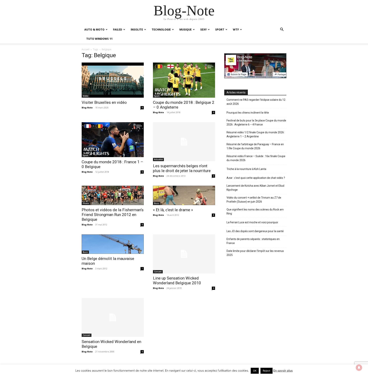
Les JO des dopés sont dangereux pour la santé (255, 231)
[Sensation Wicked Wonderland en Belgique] (113, 317)
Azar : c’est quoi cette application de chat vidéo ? (256, 177)
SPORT (219, 29)
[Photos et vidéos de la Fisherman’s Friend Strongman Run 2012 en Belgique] (113, 195)
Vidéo (85, 96)
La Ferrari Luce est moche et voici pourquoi (252, 222)
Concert (158, 271)
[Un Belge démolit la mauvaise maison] (113, 244)
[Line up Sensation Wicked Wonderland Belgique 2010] (184, 253)
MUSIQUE (185, 29)
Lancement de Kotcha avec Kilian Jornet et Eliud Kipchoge (255, 187)
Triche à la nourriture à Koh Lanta (246, 169)
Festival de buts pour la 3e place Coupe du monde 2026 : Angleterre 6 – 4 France (256, 122)
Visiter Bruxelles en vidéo (104, 102)
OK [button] (254, 370)
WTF (236, 29)
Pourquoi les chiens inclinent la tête (248, 112)
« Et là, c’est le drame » (173, 210)
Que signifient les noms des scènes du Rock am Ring (255, 211)
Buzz (156, 203)
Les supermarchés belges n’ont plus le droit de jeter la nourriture (182, 168)
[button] (281, 30)
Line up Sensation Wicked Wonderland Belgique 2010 (177, 280)
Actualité (158, 159)
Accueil (85, 49)
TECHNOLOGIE (161, 29)
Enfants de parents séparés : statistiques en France (253, 241)
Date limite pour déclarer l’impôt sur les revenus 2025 (255, 252)
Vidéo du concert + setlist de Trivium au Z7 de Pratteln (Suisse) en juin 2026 (254, 199)
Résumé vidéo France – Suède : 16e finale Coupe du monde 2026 (256, 158)
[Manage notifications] (359, 367)
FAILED (117, 29)
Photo (86, 203)
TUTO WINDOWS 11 (99, 38)
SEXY (203, 29)
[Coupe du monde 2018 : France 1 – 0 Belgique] (113, 139)
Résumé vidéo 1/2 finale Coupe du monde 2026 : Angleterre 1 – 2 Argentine (256, 134)
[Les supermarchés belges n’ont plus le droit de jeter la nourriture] (184, 141)
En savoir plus (283, 370)
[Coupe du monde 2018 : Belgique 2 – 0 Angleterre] (184, 80)
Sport (156, 96)
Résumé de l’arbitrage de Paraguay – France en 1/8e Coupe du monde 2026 (255, 146)
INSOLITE (137, 29)
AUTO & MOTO (94, 29)
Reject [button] (266, 370)
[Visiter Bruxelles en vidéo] (113, 80)
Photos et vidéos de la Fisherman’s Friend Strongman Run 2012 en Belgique (113, 215)
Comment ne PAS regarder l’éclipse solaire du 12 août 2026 (256, 101)
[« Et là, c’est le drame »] (184, 195)
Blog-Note (87, 107)
